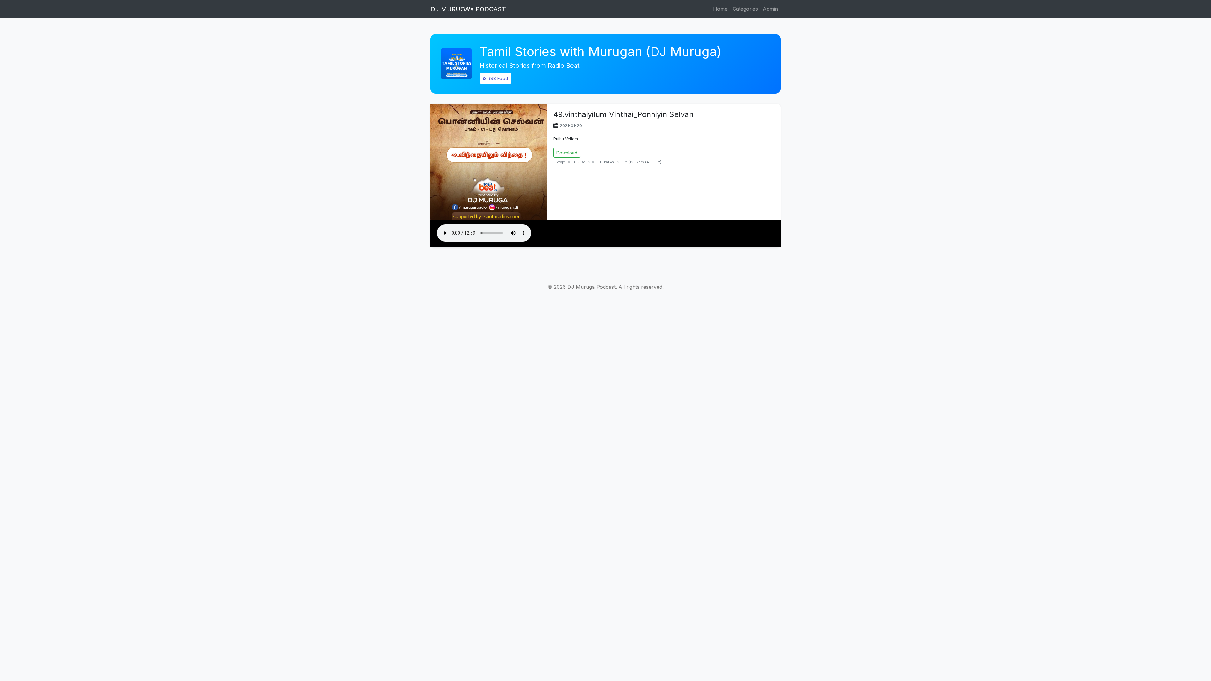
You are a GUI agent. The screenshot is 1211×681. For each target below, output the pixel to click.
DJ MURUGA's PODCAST (468, 9)
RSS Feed (497, 78)
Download (566, 152)
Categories (745, 9)
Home (720, 9)
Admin (770, 9)
